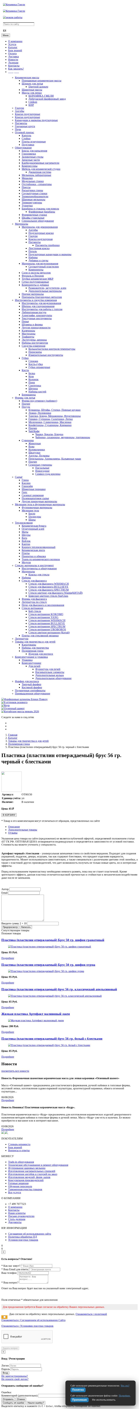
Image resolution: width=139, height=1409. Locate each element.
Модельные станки (33, 181)
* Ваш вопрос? (9, 1282)
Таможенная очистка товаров (25, 1189)
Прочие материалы (33, 294)
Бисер (31, 513)
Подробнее (7, 958)
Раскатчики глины (32, 190)
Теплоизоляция (24, 522)
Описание (14, 826)
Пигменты (21, 123)
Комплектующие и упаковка (31, 656)
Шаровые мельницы (33, 199)
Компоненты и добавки (35, 284)
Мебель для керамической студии (41, 169)
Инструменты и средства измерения (36, 300)
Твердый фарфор (31, 684)
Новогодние (42, 470)
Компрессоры (29, 165)
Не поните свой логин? (14, 1379)
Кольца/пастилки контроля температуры (51, 348)
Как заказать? (16, 68)
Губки (25, 358)
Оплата (12, 53)
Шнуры (26, 534)
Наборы (33, 257)
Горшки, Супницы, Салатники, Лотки (50, 419)
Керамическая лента (33, 550)
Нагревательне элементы (49, 672)
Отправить (8, 1399)
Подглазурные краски (41, 233)
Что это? (125, 1385)
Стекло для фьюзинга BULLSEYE (48, 586)
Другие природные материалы (39, 501)
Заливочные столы (32, 156)
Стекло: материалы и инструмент (34, 565)
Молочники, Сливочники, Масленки (49, 422)
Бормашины (29, 394)
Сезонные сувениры (40, 464)
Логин (5, 1365)
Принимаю (79, 1399)
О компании (15, 41)
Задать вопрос (10, 1348)
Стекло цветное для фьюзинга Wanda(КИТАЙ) (55, 592)
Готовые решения (18, 1183)
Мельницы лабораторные (36, 175)
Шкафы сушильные (33, 217)
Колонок (33, 379)
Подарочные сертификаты (30, 690)
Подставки (28, 144)
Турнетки (27, 205)
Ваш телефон (9, 1272)
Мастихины (28, 333)
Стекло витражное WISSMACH (46, 620)
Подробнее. (125, 1395)
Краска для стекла (38, 574)
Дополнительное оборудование (53, 678)
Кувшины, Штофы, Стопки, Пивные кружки (54, 409)
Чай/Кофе (33, 431)
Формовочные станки (34, 214)
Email (4, 892)
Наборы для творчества (35, 647)
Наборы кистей (37, 391)
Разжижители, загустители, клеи (47, 287)
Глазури (19, 108)
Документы (15, 1222)
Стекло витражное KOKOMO (45, 614)
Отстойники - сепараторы (37, 184)
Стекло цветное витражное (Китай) (49, 632)
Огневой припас (24, 132)
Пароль (5, 1369)
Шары (32, 519)
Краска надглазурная (40, 239)
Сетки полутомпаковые (35, 281)
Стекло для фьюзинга (34, 580)
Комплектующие (31, 663)
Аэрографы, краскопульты (37, 315)
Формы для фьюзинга (34, 599)
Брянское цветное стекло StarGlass (48, 595)
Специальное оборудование (38, 220)
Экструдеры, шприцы (34, 339)
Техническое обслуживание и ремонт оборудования (38, 1165)
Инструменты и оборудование (39, 568)
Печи (18, 129)
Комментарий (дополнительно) (19, 1395)
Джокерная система (39, 172)
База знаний (15, 50)
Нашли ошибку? (36, 1403)
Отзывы (12, 832)
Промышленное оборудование (32, 693)
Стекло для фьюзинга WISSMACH (48, 583)
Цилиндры (34, 516)
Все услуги (14, 1192)
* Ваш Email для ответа (14, 1269)
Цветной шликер (38, 86)
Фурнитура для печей (47, 669)
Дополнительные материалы (45, 291)
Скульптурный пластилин (43, 266)
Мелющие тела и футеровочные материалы (40, 504)
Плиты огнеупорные (34, 141)
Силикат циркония (33, 495)
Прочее (26, 403)
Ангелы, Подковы (38, 455)
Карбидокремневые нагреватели (40, 162)
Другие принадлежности (36, 327)
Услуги (12, 44)
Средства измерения (33, 345)
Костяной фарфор (32, 687)
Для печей (34, 666)
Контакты (13, 65)
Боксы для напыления (34, 150)
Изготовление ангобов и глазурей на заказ (32, 1174)
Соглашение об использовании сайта (29, 1233)
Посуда (26, 406)
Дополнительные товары (22, 829)
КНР (31, 105)
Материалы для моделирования (40, 263)
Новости (13, 59)
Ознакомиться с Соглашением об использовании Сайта (33, 1320)
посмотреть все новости (15, 1070)
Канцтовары (29, 644)
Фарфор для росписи (27, 681)
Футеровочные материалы (37, 507)
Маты (25, 531)
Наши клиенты (17, 1213)
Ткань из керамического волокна (41, 559)
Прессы (26, 187)
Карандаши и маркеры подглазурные (36, 120)
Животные (34, 443)
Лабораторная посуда (34, 312)
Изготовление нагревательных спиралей (31, 1171)
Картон (26, 544)
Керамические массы (27, 77)
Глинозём (27, 486)
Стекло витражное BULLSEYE (46, 623)
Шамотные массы (32, 89)
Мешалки (27, 178)
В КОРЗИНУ (9, 815)
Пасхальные (42, 467)
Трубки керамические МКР (37, 278)
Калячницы (28, 330)
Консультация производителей (26, 1180)
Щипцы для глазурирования (38, 306)
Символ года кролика (47, 473)
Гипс (24, 492)
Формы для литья (25, 397)
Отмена (21, 1399)
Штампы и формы (32, 324)
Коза (31, 376)
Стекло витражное (32, 608)
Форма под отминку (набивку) (39, 400)
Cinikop (32, 101)
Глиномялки (29, 153)
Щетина (33, 388)
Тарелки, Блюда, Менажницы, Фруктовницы (54, 416)
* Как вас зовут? (10, 1265)
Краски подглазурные (27, 114)
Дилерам (13, 62)
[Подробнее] (49, 946)
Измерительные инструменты (45, 355)
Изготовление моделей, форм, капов (29, 1177)
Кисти (25, 370)
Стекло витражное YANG (43, 617)
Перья (25, 321)
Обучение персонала (20, 1186)
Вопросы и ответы (19, 1150)
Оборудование (23, 147)
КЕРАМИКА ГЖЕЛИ (41, 95)
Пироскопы (35, 352)
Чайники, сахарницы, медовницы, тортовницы (62, 437)
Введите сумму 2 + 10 (14, 923)
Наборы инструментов (35, 342)
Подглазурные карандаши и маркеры (49, 254)
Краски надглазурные (27, 117)
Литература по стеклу (34, 602)
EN (4, 30)
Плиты (26, 553)
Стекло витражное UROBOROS (47, 629)
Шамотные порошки (34, 489)
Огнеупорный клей (33, 528)
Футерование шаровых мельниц (26, 1168)
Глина (25, 480)
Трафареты (28, 336)
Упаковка (27, 660)
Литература (21, 638)
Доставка (13, 56)
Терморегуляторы (32, 202)
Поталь (32, 251)
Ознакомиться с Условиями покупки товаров (27, 1325)
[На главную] (14, 4)
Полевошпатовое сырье (35, 498)
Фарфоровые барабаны (41, 211)
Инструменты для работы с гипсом (42, 309)
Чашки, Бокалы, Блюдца (49, 434)
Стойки (26, 138)
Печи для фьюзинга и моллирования (43, 605)
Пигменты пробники (47, 245)
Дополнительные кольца (49, 675)
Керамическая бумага (34, 525)
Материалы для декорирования (40, 226)
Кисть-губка (35, 364)
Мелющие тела (30, 510)
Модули (26, 562)
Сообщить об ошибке (13, 1403)
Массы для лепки (32, 92)
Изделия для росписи (40, 653)
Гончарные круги (25, 126)
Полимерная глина (32, 650)
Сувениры (28, 440)
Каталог (12, 47)
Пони (31, 382)
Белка (31, 373)
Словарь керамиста (19, 1144)
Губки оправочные (39, 367)
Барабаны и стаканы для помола (40, 208)
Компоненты (35, 269)
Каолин (26, 483)
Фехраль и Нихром (33, 275)
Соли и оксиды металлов (36, 272)
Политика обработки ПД (22, 1236)
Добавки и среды (38, 260)
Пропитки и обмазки (34, 556)
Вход (5, 1373)
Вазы (31, 446)
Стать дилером (16, 1219)
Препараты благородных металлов (42, 297)
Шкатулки (34, 452)
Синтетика (34, 385)
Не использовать (104, 1399)
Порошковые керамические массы (41, 80)
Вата (24, 538)
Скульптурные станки (34, 193)
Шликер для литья (32, 83)
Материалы (21, 223)
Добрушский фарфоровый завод (47, 98)
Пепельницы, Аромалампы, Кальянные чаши (54, 458)
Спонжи (33, 361)
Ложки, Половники (39, 413)
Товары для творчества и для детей (35, 641)
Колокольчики (36, 449)
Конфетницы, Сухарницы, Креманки (50, 425)
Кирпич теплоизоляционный (38, 547)
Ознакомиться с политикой (91, 1314)
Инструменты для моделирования (41, 303)
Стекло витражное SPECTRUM (46, 626)
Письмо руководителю (21, 1216)
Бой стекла (34, 611)
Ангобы (19, 111)
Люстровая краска (38, 248)
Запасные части (31, 159)
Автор (5, 889)
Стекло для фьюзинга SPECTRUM (48, 589)
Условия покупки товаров (23, 1239)
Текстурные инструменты (37, 318)
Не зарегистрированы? (14, 1376)
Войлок (26, 541)
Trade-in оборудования (21, 1161)
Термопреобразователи (35, 196)
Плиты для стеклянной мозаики (40, 635)
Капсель (26, 135)
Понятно (78, 1389)
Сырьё (18, 477)
